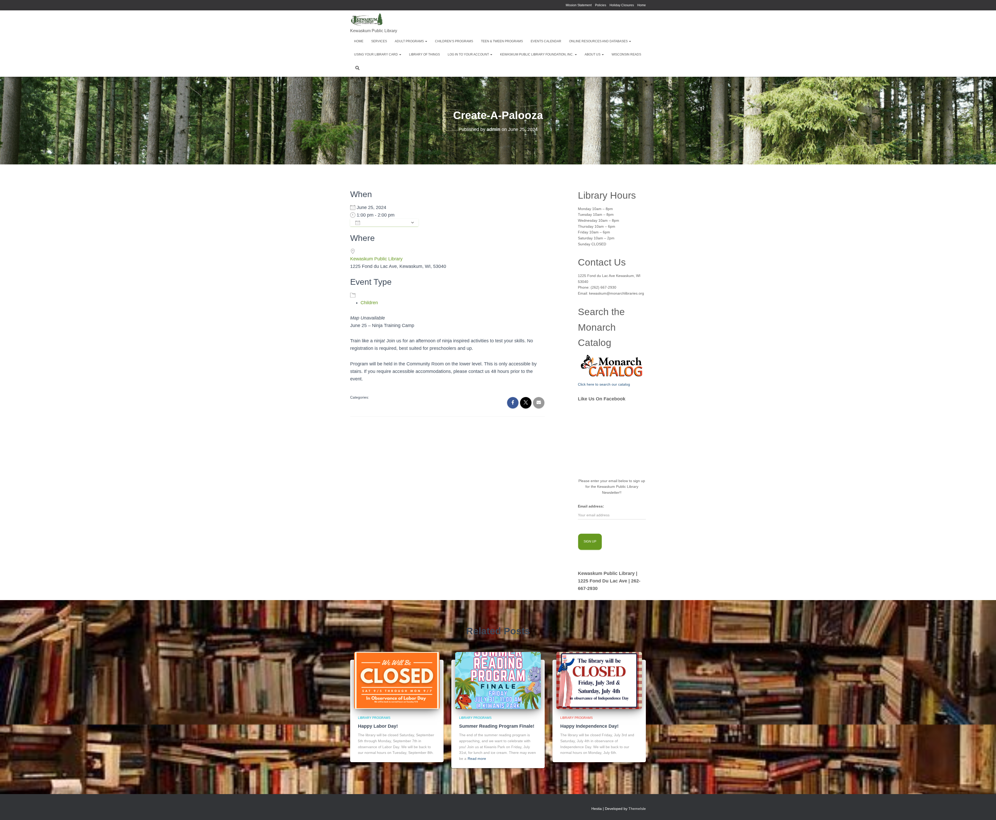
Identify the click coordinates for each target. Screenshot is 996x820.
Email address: (591, 506)
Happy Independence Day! (589, 726)
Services (379, 41)
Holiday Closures (622, 5)
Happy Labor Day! (378, 726)
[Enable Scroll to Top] (985, 809)
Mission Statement (579, 5)
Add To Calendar (385, 222)
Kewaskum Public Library (376, 258)
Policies (600, 5)
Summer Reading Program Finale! (496, 726)
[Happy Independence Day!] (599, 680)
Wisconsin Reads (626, 54)
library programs (374, 718)
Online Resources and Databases (598, 41)
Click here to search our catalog (604, 384)
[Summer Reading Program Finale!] (498, 680)
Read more (477, 758)
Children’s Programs (454, 41)
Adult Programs (410, 41)
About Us (593, 54)
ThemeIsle (637, 809)
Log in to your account (469, 54)
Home (641, 5)
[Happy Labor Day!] (397, 680)
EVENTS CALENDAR (546, 41)
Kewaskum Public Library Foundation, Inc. (537, 54)
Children (369, 302)
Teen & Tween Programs (502, 41)
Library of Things (424, 54)
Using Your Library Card (376, 54)
